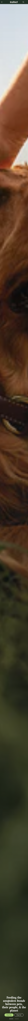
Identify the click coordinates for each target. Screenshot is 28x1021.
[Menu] (2, 2)
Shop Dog (18, 1015)
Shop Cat (9, 1015)
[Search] (23, 2)
